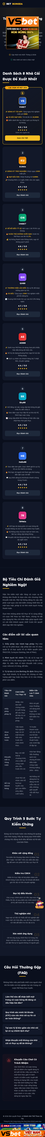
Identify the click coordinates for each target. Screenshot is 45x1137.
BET (14, 3)
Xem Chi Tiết (22, 138)
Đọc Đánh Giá (22, 195)
